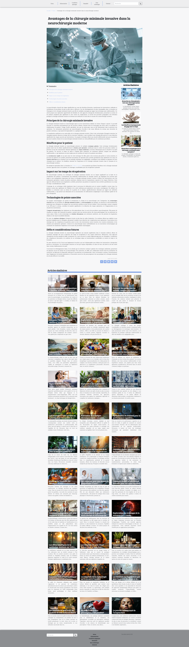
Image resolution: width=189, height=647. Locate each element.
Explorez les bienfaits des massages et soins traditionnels (62, 482)
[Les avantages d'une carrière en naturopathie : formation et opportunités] (62, 411)
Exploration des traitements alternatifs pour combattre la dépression (93, 385)
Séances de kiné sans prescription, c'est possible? (92, 611)
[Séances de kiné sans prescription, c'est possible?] (94, 605)
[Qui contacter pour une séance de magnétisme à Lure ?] (94, 476)
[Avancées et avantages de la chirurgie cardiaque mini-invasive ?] (131, 141)
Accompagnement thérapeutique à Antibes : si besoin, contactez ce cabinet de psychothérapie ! (63, 290)
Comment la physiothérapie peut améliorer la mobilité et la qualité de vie (62, 515)
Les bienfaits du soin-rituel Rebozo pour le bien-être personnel (92, 547)
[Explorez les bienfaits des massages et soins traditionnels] (62, 476)
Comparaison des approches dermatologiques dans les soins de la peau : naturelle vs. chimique (126, 548)
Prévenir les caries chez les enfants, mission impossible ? (125, 289)
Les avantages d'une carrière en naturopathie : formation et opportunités (62, 417)
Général (108, 3)
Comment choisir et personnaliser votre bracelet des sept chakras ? (94, 354)
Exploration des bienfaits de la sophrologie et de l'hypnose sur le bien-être (94, 451)
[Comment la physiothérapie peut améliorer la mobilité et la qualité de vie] (62, 508)
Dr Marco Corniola (77, 165)
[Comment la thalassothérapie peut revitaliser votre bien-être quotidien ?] (62, 347)
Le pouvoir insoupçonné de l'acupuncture (124, 611)
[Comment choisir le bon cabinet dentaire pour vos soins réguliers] (126, 476)
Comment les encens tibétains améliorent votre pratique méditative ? (125, 354)
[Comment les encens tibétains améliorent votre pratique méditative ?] (126, 347)
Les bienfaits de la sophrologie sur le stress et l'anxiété (93, 577)
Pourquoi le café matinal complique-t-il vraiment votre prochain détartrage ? (93, 290)
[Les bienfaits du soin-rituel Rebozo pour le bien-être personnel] (94, 540)
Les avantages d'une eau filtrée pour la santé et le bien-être (62, 450)
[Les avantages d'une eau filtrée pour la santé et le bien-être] (62, 444)
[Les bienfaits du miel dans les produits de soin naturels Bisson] (62, 605)
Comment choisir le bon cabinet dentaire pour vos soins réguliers (126, 482)
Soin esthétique (97, 3)
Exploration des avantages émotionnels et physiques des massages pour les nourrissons (94, 322)
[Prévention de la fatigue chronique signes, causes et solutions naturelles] (94, 411)
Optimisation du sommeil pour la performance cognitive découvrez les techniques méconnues (126, 418)
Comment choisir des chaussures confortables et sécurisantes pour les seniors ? (62, 578)
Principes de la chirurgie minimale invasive (61, 89)
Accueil (49, 11)
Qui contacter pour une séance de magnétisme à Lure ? (95, 482)
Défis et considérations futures (57, 102)
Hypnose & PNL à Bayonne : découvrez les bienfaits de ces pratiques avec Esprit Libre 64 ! (62, 385)
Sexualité (85, 3)
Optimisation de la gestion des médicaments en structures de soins (93, 515)
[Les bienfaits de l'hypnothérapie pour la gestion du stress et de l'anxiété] (126, 572)
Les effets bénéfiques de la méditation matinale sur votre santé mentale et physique (61, 547)
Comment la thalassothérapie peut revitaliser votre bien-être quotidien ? (62, 354)
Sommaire (52, 86)
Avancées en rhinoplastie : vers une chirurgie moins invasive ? (131, 102)
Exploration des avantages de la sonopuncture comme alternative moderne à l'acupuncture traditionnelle (126, 516)
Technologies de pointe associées (58, 99)
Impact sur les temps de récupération (59, 96)
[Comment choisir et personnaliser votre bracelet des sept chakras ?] (94, 347)
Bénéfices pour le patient (55, 92)
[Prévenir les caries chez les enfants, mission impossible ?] (126, 283)
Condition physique (74, 3)
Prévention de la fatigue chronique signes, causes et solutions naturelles (92, 417)
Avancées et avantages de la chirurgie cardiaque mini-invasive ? (131, 150)
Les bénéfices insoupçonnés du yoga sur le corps (131, 126)
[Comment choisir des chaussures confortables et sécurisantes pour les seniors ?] (62, 572)
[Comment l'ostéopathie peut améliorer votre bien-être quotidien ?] (62, 315)
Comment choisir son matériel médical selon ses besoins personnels (125, 385)
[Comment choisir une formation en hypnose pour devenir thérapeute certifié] (126, 444)
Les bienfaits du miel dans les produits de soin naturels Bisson (62, 611)
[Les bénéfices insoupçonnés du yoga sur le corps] (131, 117)
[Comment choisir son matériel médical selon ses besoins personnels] (126, 379)
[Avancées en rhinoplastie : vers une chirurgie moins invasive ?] (131, 93)
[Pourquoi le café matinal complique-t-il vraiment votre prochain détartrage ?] (94, 283)
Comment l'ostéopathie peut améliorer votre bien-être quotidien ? (60, 322)
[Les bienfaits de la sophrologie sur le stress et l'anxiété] (94, 572)
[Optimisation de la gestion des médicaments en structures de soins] (94, 508)
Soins (52, 3)
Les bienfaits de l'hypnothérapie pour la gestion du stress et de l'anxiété (126, 578)
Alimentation (63, 3)
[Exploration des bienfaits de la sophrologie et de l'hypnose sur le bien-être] (94, 444)
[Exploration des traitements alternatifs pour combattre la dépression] (94, 379)
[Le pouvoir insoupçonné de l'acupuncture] (126, 605)
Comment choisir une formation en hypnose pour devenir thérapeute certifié (126, 451)
